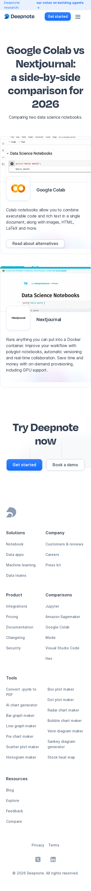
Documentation (19, 627)
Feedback (14, 811)
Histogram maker (21, 757)
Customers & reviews (64, 544)
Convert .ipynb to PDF (21, 692)
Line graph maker (21, 726)
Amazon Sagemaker (63, 616)
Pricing (12, 616)
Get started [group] (58, 16)
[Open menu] (78, 16)
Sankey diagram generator (61, 744)
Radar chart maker (63, 710)
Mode (51, 637)
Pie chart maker (19, 736)
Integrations (16, 606)
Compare (14, 821)
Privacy (38, 845)
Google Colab (58, 627)
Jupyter (52, 606)
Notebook (15, 544)
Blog (10, 790)
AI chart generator (21, 705)
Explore (12, 800)
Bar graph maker (20, 715)
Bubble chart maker (65, 720)
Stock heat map (61, 757)
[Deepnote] (19, 16)
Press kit (53, 565)
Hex (49, 658)
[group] (35, 243)
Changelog (15, 637)
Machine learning (21, 565)
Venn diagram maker (65, 731)
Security (13, 648)
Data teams (16, 575)
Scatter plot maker (22, 747)
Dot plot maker (61, 699)
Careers (52, 554)
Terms (53, 845)
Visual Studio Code (62, 648)
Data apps (15, 554)
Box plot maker (61, 689)
